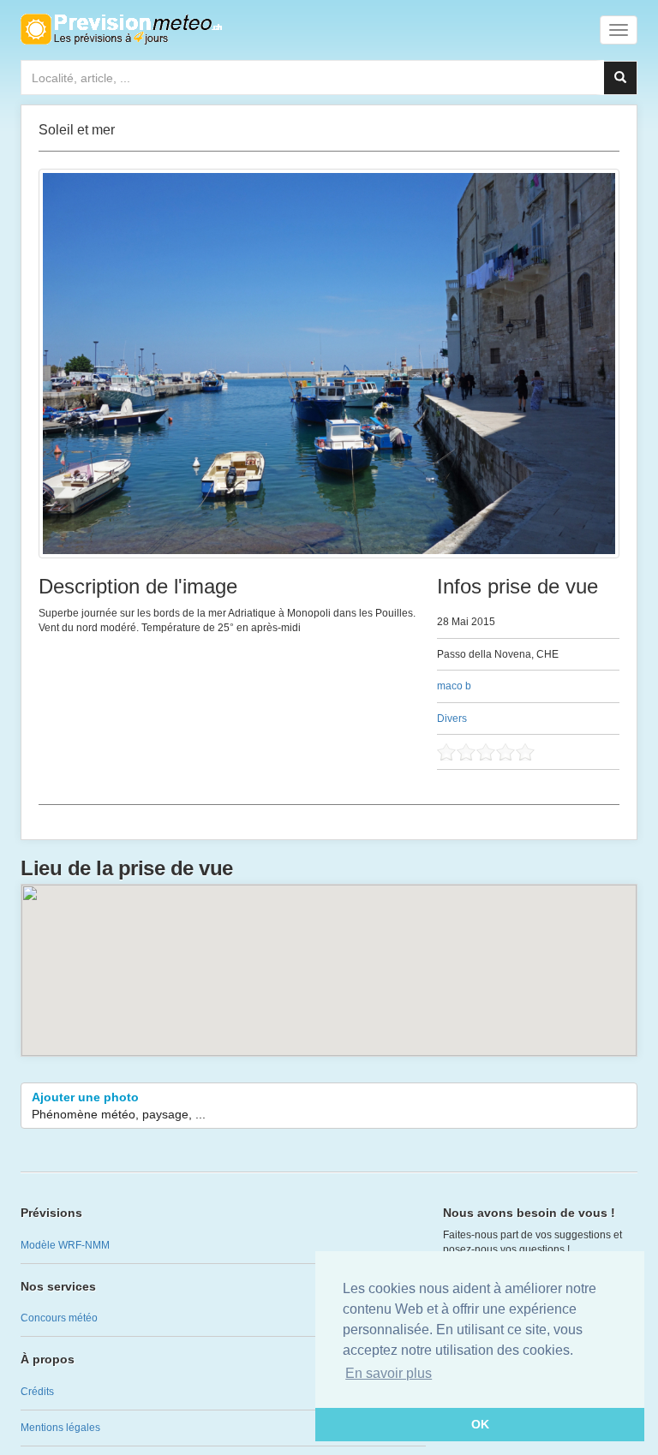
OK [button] (480, 1424)
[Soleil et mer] (329, 363)
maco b (454, 686)
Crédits (37, 1392)
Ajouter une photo (119, 1105)
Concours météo (59, 1318)
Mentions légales (60, 1428)
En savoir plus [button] (388, 1373)
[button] (329, 960)
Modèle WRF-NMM (65, 1245)
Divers (452, 718)
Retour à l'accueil (121, 29)
